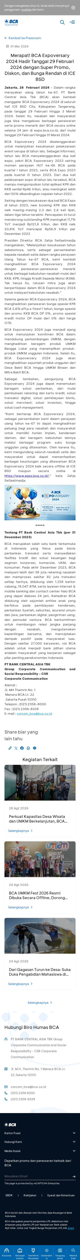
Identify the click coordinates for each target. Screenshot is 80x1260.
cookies (26, 9)
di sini (71, 1227)
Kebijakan (30, 1195)
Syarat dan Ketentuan (61, 1195)
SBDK (9, 1195)
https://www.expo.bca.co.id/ (26, 476)
